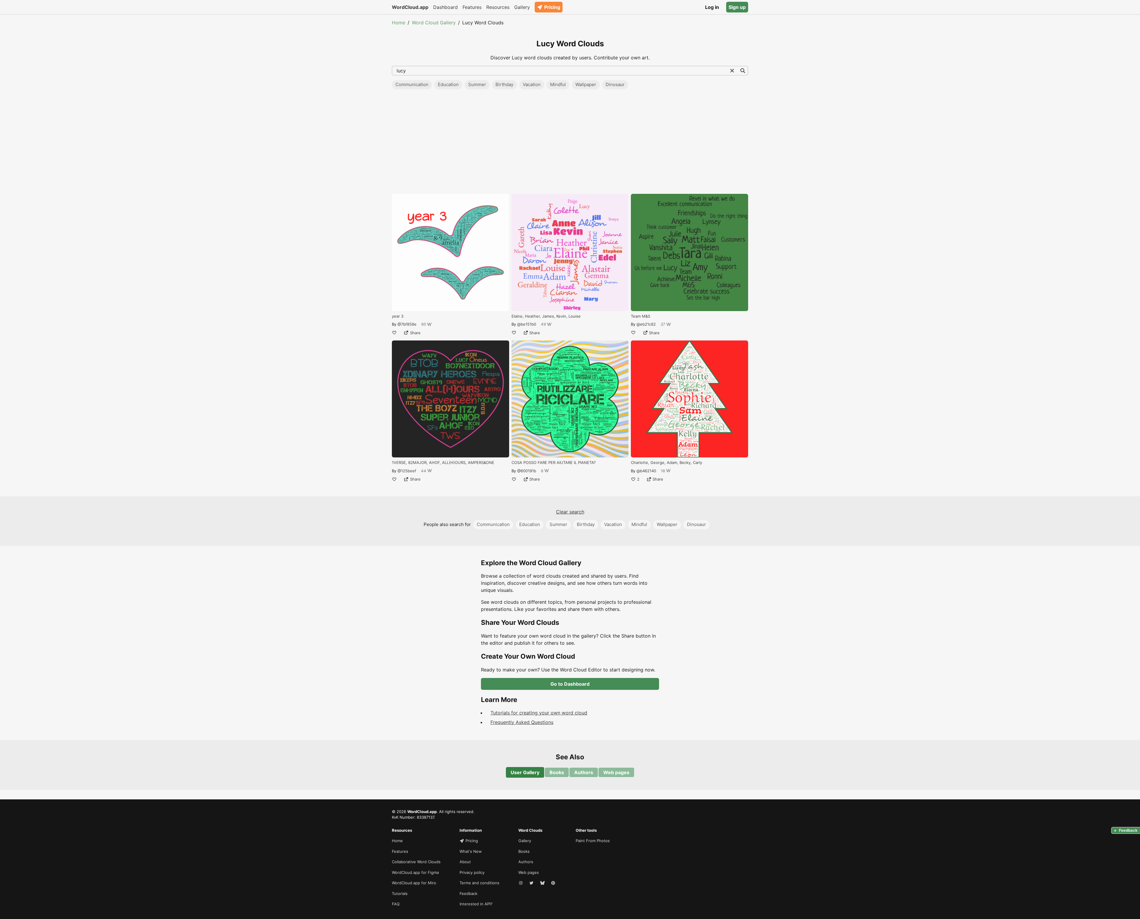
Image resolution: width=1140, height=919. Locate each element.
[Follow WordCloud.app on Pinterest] (554, 883)
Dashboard (445, 7)
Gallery (522, 7)
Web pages (616, 772)
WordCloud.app (410, 7)
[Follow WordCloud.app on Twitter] (532, 883)
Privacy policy (472, 872)
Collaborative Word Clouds (416, 861)
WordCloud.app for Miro (414, 882)
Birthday (504, 84)
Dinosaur (615, 84)
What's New (471, 851)
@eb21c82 (646, 324)
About (465, 861)
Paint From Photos (593, 840)
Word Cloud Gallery (434, 23)
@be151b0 (526, 324)
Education (448, 84)
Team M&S (640, 316)
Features (472, 7)
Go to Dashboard (570, 684)
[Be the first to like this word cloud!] (394, 333)
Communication (411, 84)
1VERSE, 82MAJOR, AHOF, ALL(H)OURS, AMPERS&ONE (443, 462)
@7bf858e (407, 324)
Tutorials (400, 893)
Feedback (468, 893)
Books (557, 772)
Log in (712, 7)
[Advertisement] (570, 143)
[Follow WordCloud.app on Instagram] (521, 883)
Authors (583, 772)
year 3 (397, 316)
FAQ (396, 903)
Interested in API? (476, 903)
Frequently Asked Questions (521, 722)
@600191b (526, 470)
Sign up (737, 7)
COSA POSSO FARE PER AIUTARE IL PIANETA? (554, 462)
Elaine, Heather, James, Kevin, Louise (546, 316)
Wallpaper (585, 84)
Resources (497, 7)
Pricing (552, 7)
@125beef (407, 470)
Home (398, 23)
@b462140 (646, 470)
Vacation (532, 84)
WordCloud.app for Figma (415, 872)
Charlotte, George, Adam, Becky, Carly (666, 462)
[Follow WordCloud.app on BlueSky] (543, 883)
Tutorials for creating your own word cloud (538, 713)
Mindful (558, 84)
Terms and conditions (479, 882)
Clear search (570, 512)
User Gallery (525, 772)
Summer (477, 84)
